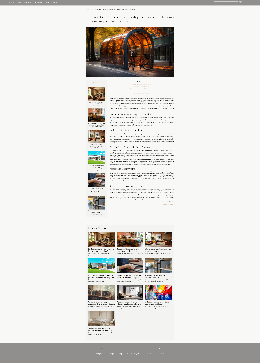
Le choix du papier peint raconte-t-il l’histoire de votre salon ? (96, 104)
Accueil (87, 9)
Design (19, 3)
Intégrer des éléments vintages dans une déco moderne (96, 146)
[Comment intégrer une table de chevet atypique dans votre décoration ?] (96, 115)
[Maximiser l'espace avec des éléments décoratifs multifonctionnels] (96, 203)
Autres (55, 3)
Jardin (47, 3)
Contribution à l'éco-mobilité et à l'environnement (141, 89)
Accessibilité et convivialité (141, 91)
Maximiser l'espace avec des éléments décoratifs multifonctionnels (96, 212)
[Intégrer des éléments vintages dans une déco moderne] (96, 136)
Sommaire (142, 82)
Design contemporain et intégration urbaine (141, 84)
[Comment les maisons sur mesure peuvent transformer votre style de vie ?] (96, 157)
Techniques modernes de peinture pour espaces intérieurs (157, 303)
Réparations (27, 3)
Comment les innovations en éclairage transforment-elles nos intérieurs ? (128, 304)
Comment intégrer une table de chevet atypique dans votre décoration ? (96, 125)
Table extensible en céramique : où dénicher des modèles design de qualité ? (100, 330)
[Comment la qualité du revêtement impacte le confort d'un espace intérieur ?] (96, 180)
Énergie (11, 3)
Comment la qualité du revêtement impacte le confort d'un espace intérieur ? (96, 191)
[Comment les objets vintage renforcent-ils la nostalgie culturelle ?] (101, 292)
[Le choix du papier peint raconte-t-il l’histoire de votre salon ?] (96, 94)
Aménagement (39, 3)
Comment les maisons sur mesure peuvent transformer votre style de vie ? (96, 168)
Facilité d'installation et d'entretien (141, 87)
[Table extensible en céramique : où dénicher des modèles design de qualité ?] (101, 319)
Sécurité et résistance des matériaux (141, 93)
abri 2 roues (120, 197)
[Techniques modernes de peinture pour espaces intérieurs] (158, 292)
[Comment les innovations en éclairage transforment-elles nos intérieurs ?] (130, 292)
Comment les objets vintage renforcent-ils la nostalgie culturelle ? (101, 304)
